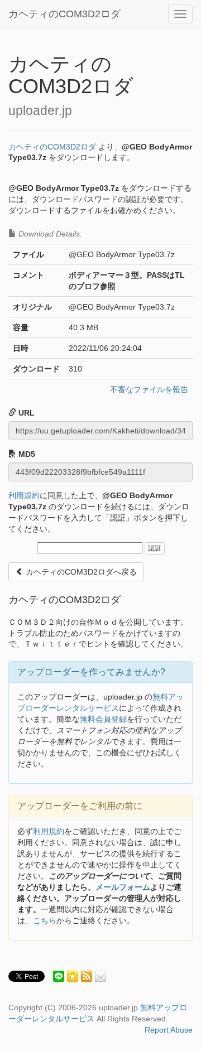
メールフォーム (122, 887)
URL (25, 412)
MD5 (25, 454)
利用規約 (24, 495)
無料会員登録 (103, 719)
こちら (44, 920)
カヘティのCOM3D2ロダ (64, 14)
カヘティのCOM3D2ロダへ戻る (80, 571)
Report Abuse (169, 1029)
